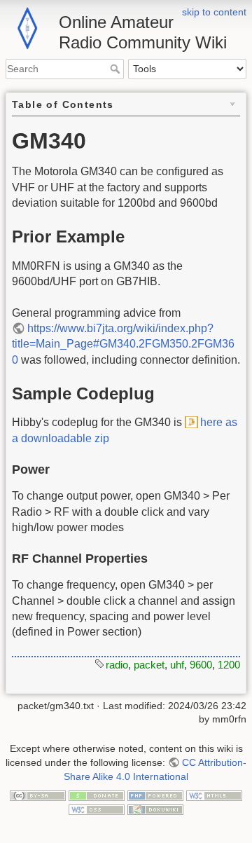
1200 (229, 665)
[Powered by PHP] (155, 794)
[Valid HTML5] (214, 794)
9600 (201, 665)
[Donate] (97, 794)
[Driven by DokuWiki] (155, 808)
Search (116, 69)
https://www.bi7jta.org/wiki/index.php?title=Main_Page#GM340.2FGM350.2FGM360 (123, 344)
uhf (177, 665)
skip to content (214, 12)
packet (149, 665)
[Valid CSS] (97, 808)
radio (117, 665)
